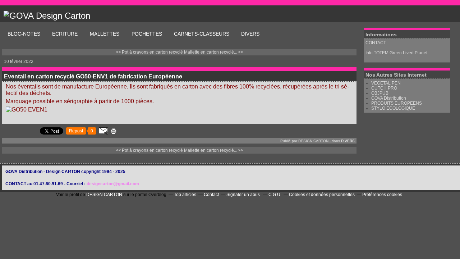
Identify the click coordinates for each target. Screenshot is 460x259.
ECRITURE (65, 34)
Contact (211, 194)
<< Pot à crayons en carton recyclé (149, 52)
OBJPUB (379, 93)
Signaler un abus (243, 194)
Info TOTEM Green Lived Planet (396, 52)
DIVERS (250, 34)
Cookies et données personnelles (322, 194)
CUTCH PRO (384, 88)
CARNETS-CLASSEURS (201, 34)
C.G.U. (274, 194)
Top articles (185, 194)
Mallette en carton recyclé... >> (213, 52)
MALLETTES (105, 34)
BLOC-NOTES (24, 34)
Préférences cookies (382, 194)
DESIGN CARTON (104, 194)
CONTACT (375, 42)
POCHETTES (147, 34)
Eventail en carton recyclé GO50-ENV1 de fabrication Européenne (93, 76)
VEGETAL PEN (386, 83)
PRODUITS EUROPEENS (396, 103)
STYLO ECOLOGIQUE (393, 108)
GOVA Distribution (388, 98)
